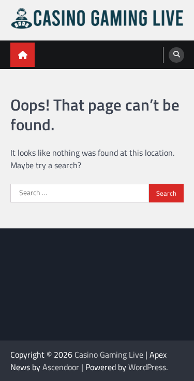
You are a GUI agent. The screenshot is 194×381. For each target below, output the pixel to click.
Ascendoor (60, 367)
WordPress (147, 367)
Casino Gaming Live (108, 354)
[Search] (176, 55)
